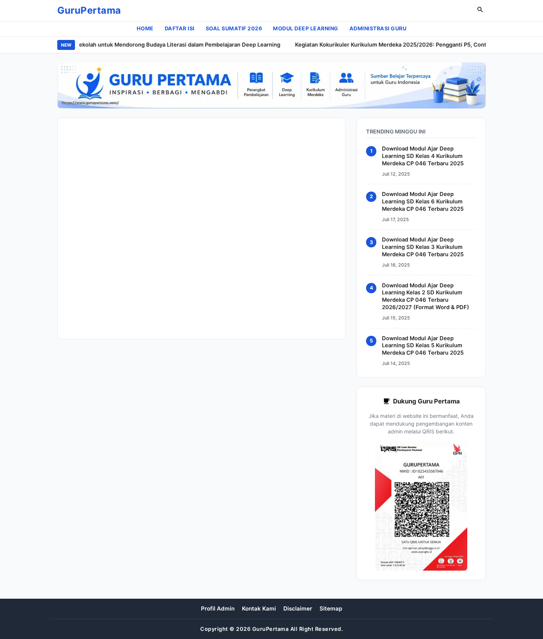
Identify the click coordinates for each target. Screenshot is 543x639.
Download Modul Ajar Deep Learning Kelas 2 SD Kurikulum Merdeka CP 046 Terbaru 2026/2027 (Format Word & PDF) (425, 296)
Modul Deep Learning (305, 28)
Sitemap (331, 608)
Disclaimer (297, 608)
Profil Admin (218, 608)
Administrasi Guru (378, 28)
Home (145, 28)
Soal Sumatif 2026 (234, 28)
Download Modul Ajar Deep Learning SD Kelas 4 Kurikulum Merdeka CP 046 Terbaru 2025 (423, 156)
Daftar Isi (180, 28)
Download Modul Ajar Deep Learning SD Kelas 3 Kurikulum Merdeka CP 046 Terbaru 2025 (423, 247)
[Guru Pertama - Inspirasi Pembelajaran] (271, 85)
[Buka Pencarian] (480, 10)
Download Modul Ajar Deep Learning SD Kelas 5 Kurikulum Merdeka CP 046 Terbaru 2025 (423, 345)
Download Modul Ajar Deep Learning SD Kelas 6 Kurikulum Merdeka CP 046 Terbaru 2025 (423, 201)
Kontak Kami (259, 608)
